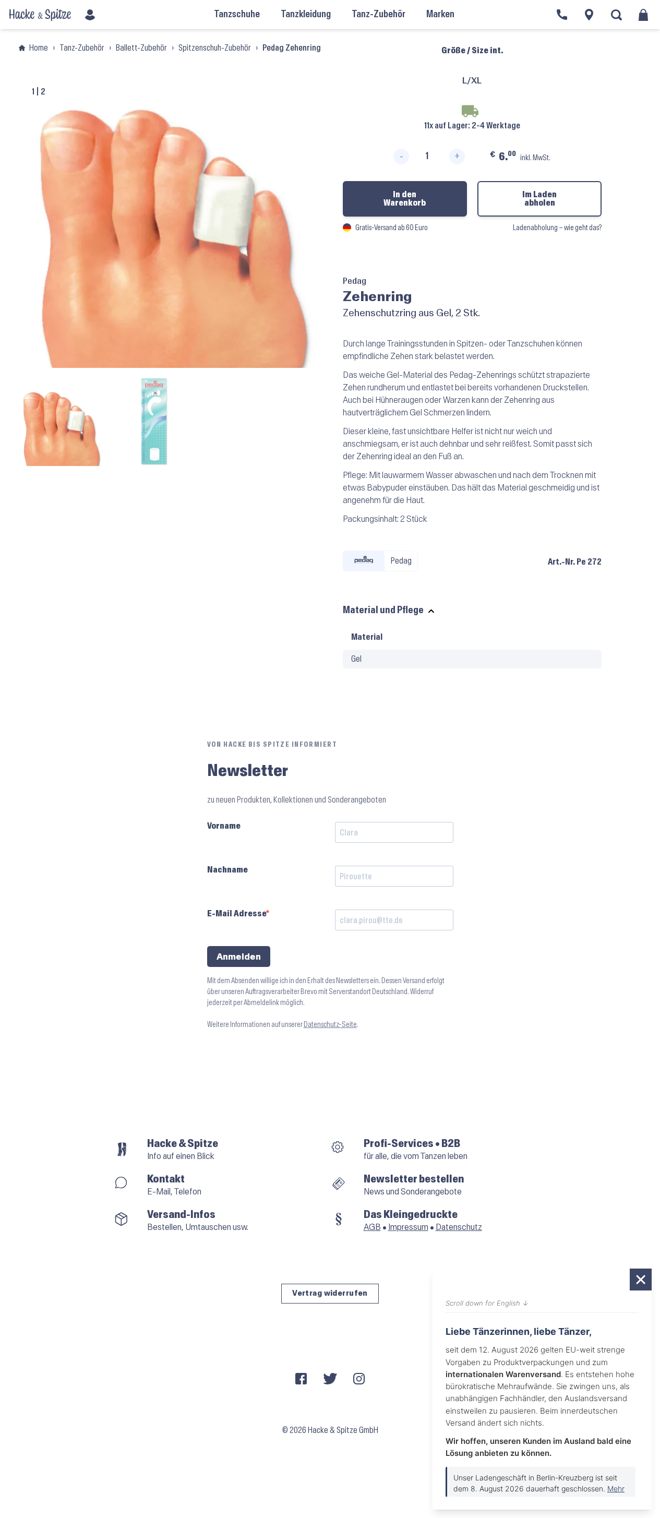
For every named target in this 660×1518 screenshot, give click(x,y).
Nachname (227, 869)
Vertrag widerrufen (330, 1293)
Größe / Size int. (472, 50)
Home (38, 47)
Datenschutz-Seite (330, 1025)
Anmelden (239, 956)
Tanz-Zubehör (81, 47)
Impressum (408, 1227)
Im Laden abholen (539, 198)
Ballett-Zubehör (141, 47)
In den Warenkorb (404, 198)
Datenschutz (459, 1227)
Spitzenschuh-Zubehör (214, 47)
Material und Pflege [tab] (383, 610)
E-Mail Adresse (236, 913)
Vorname (224, 825)
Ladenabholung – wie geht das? (557, 228)
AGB (372, 1227)
